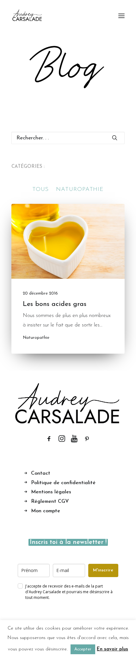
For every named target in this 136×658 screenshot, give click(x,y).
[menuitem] (40, 189)
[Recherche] (68, 138)
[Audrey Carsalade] (27, 16)
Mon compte (45, 511)
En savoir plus (112, 649)
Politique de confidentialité (63, 482)
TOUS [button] (40, 189)
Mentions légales (51, 492)
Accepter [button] (82, 649)
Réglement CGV (50, 501)
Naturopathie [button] (80, 189)
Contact (40, 473)
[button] (121, 15)
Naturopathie (36, 338)
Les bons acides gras (54, 304)
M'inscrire (103, 570)
